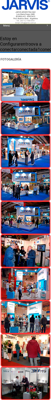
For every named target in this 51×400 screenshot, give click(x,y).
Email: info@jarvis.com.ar (25, 23)
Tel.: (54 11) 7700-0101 (25, 21)
